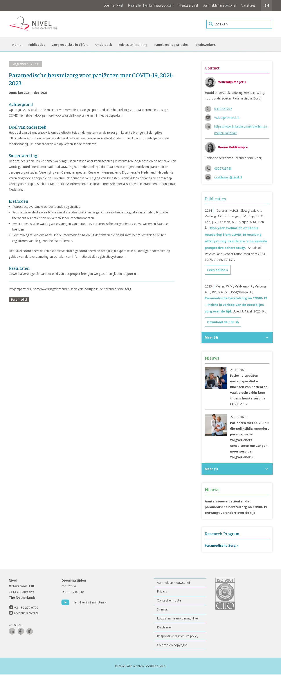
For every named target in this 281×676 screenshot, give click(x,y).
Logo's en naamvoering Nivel (177, 618)
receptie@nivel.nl (26, 613)
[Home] (36, 24)
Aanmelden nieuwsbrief (219, 5)
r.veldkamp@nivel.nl (228, 177)
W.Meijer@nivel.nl (226, 117)
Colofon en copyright (172, 645)
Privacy (162, 591)
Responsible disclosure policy (177, 636)
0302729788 (223, 168)
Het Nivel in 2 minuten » (89, 602)
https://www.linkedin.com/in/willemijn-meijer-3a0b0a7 (241, 127)
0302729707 (223, 109)
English (266, 5)
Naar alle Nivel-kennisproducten (150, 5)
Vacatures (248, 5)
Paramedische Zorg (220, 545)
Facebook (21, 631)
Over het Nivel (113, 5)
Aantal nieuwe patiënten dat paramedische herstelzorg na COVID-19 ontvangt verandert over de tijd (236, 507)
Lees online (216, 270)
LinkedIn (12, 631)
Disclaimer (164, 627)
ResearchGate (29, 631)
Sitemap (163, 609)
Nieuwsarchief (188, 5)
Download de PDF (220, 322)
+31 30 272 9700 (26, 607)
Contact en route (169, 600)
